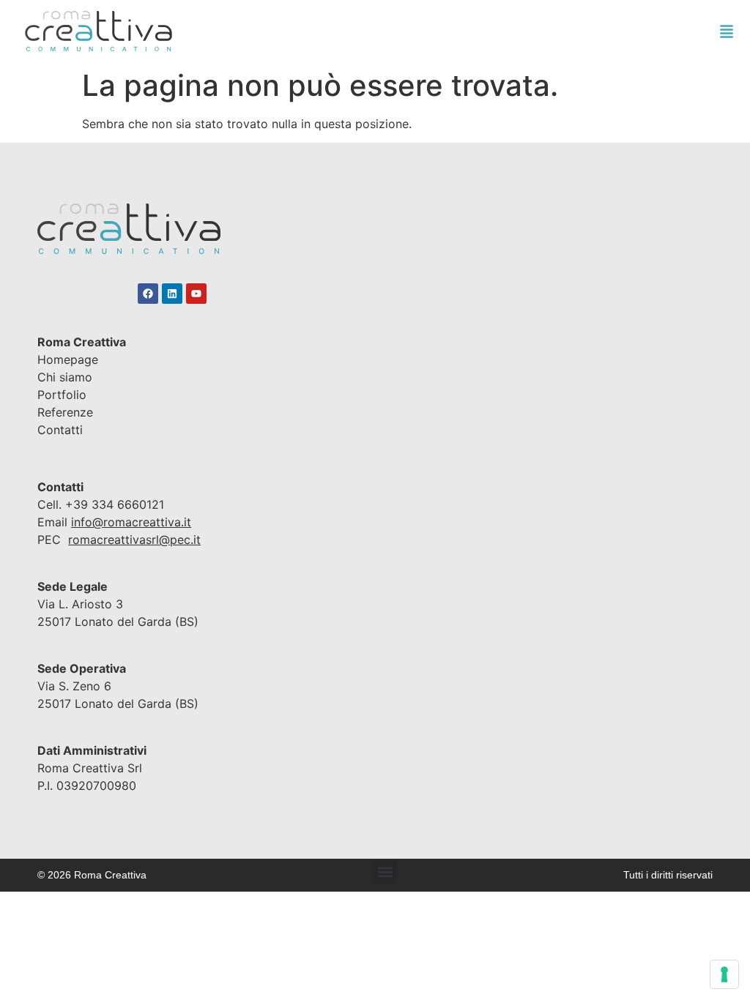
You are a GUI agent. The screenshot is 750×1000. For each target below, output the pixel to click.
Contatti (60, 429)
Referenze (65, 412)
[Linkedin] (172, 293)
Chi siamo (64, 377)
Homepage (67, 359)
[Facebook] (148, 293)
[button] (385, 871)
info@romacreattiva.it (131, 522)
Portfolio (61, 394)
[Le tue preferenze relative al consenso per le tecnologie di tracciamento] (724, 974)
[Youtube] (196, 293)
